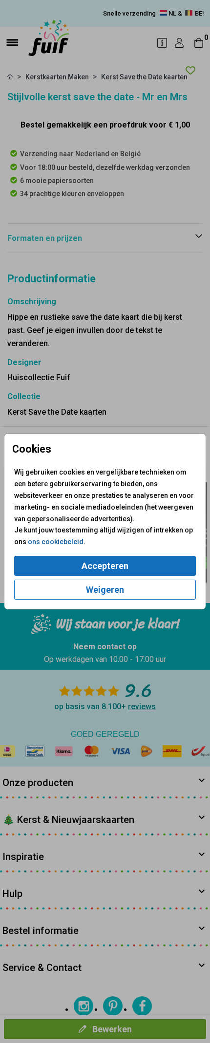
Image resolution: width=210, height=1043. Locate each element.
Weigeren (105, 590)
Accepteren (105, 566)
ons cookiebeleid (56, 542)
